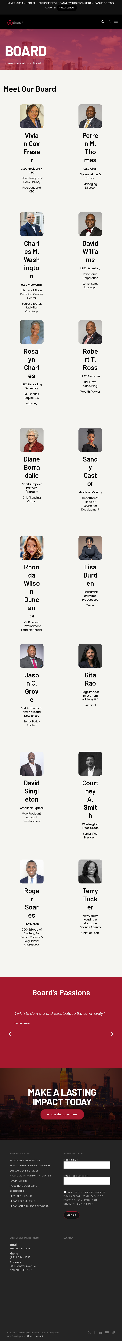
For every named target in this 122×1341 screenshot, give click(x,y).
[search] (103, 22)
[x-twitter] (89, 1332)
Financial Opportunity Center (30, 1175)
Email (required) (76, 1176)
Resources (17, 1191)
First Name (71, 1160)
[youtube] (107, 1332)
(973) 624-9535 (20, 1257)
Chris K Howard (35, 1336)
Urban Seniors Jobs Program (29, 1206)
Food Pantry (18, 1180)
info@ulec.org (20, 1248)
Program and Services (25, 1160)
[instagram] (113, 1332)
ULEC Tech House (21, 1196)
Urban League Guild (23, 1201)
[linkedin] (100, 1332)
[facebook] (95, 1332)
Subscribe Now (66, 7)
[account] (109, 22)
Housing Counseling (23, 1185)
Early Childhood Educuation (30, 1165)
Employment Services (24, 1170)
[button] (116, 21)
